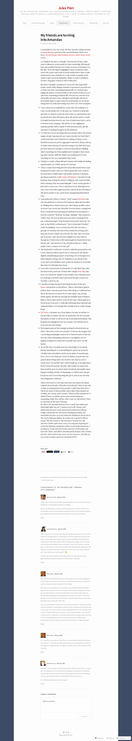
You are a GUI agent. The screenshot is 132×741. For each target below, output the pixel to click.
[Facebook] (66, 732)
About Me (106, 23)
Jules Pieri (66, 8)
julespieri (45, 43)
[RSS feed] (68, 732)
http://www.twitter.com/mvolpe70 (56, 595)
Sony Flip (81, 271)
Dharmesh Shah (51, 497)
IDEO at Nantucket (47, 480)
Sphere (44, 287)
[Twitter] (64, 732)
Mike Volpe (62, 177)
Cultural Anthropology (38, 23)
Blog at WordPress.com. (66, 735)
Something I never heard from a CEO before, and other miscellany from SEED (64, 477)
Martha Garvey (51, 663)
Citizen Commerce (78, 23)
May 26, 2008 (61, 497)
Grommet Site (93, 23)
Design (52, 23)
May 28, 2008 (61, 663)
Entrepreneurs (63, 23)
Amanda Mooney (47, 52)
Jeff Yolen (44, 312)
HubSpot (72, 177)
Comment (84, 716)
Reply (42, 518)
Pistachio (81, 199)
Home (25, 23)
